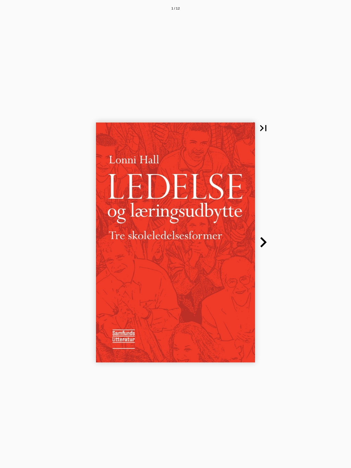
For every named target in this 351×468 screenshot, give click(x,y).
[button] (263, 128)
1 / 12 (175, 8)
